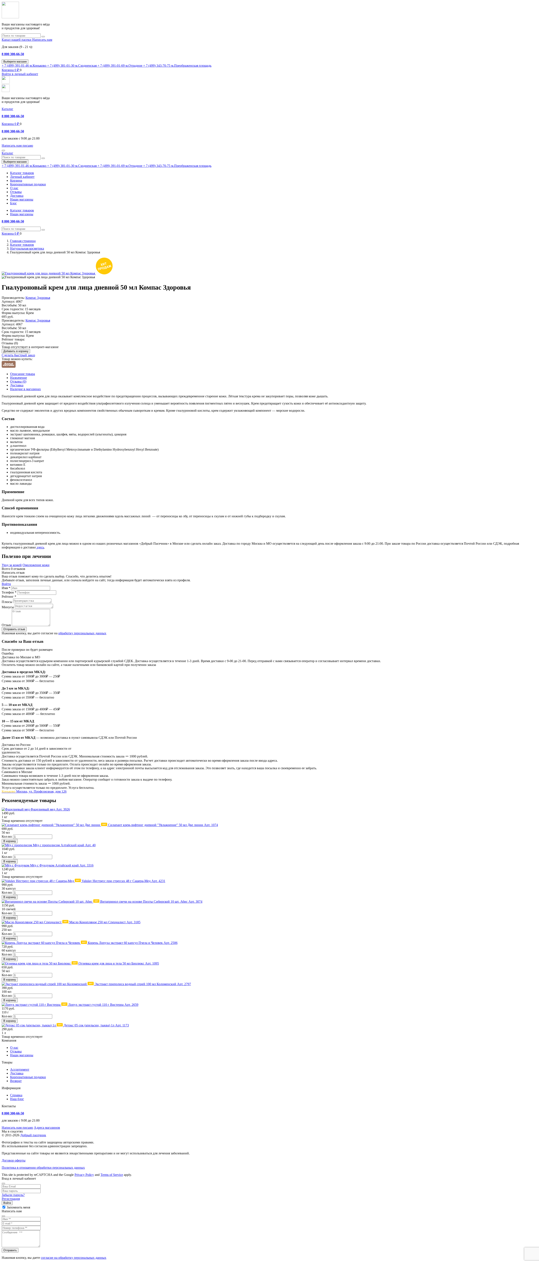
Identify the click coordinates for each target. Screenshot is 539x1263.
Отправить (10, 1250)
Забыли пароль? (13, 1195)
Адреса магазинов (47, 1127)
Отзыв (6, 625)
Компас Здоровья (37, 297)
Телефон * (9, 592)
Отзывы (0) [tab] (18, 381)
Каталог (7, 109)
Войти (6, 584)
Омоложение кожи (36, 565)
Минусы (8, 607)
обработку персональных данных (82, 633)
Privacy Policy (84, 1174)
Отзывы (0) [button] (10, 343)
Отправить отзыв (14, 629)
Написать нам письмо (17, 1127)
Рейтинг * (9, 596)
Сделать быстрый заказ (18, 355)
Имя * (6, 588)
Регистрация (11, 1198)
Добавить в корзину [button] (15, 351)
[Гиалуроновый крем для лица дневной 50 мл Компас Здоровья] (49, 273)
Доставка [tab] (16, 385)
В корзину (9, 841)
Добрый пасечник (33, 1135)
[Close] (3, 1183)
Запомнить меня (18, 1207)
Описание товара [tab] (22, 374)
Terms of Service (111, 1174)
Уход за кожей (12, 565)
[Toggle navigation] (3, 150)
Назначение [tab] (18, 377)
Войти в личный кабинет (20, 74)
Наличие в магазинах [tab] (25, 389)
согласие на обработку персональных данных (73, 1257)
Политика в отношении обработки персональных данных (43, 1167)
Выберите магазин (15, 61)
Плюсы (7, 602)
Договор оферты (13, 1160)
